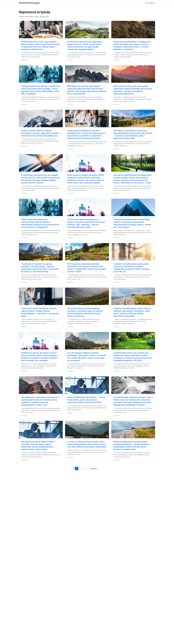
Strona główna (150, 3)
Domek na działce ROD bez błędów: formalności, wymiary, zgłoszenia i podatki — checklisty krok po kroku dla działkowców (40, 133)
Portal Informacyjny (29, 3)
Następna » (94, 468)
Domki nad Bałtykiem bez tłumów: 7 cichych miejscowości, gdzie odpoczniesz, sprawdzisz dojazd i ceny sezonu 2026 (86, 399)
